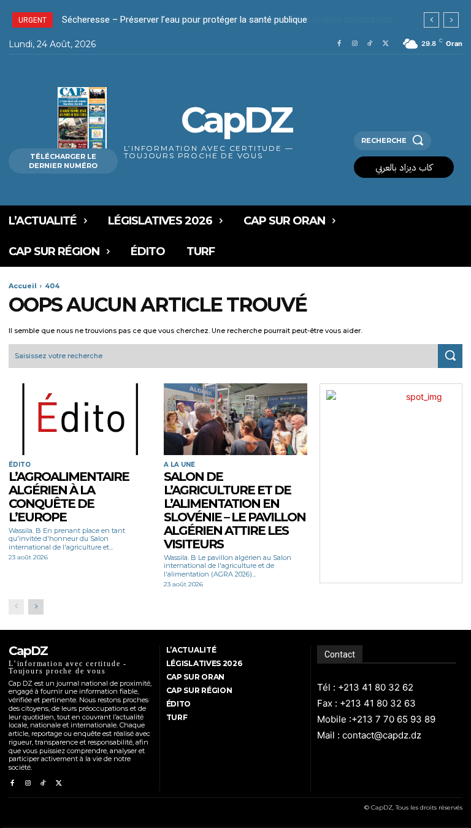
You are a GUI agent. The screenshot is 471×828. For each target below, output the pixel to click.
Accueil (23, 286)
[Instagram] (354, 43)
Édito (20, 465)
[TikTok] (370, 43)
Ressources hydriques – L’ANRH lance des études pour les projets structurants (229, 19)
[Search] (450, 356)
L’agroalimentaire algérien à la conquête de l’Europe (69, 496)
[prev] (431, 20)
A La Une (179, 465)
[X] (386, 43)
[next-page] (36, 607)
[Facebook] (338, 43)
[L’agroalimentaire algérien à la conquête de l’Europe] (80, 419)
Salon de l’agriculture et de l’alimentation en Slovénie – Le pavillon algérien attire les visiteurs (234, 510)
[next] (451, 20)
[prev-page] (16, 607)
